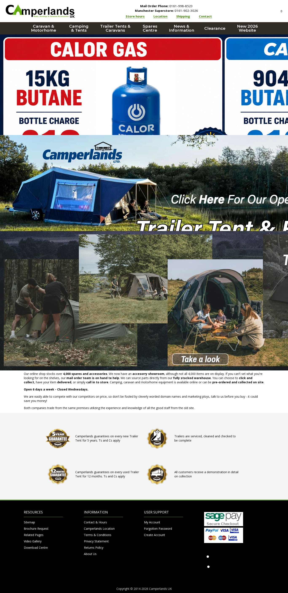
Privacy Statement (96, 541)
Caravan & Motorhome (43, 28)
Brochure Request (36, 529)
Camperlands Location (99, 529)
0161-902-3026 (166, 10)
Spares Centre (150, 28)
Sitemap (29, 522)
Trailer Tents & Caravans (115, 28)
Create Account (154, 535)
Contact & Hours (95, 522)
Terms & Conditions (97, 535)
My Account (152, 522)
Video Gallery (33, 541)
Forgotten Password (158, 529)
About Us (90, 554)
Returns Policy (93, 548)
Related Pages (33, 535)
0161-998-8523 (166, 6)
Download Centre (36, 548)
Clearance (214, 28)
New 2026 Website (247, 28)
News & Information (181, 28)
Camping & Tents (79, 28)
